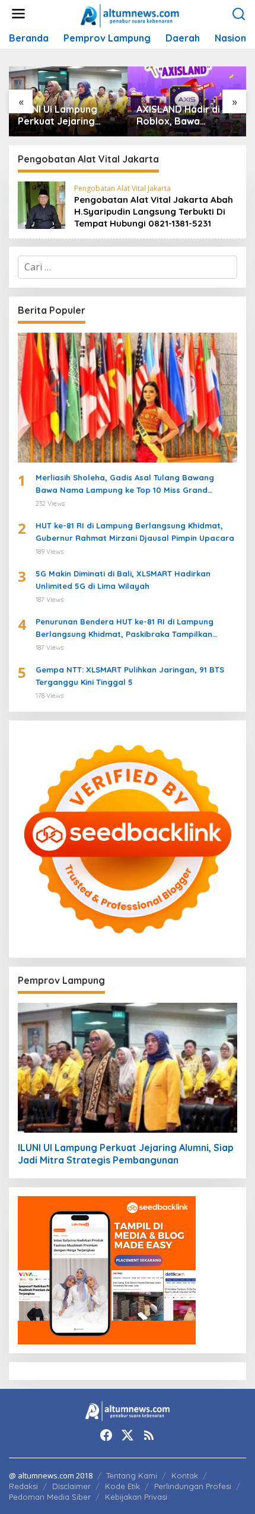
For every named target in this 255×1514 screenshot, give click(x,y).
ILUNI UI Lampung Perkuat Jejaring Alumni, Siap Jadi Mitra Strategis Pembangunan (57, 115)
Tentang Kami (131, 1475)
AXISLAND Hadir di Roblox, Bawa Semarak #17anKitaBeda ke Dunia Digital (178, 115)
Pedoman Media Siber (50, 1497)
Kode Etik (122, 1486)
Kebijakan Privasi (136, 1497)
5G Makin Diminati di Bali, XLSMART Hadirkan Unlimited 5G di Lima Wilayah (123, 580)
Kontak (184, 1475)
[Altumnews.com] (130, 14)
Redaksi (23, 1486)
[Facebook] (106, 1435)
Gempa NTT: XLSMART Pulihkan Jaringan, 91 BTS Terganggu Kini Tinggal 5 (130, 676)
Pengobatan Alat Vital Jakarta (122, 188)
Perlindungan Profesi (192, 1486)
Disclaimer (71, 1486)
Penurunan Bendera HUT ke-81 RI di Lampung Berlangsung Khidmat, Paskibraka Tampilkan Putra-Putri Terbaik (124, 628)
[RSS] (149, 1435)
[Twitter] (127, 1435)
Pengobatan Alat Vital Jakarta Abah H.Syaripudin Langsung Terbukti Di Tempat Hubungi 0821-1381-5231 (153, 211)
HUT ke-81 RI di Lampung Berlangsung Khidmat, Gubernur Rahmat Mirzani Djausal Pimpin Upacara (135, 532)
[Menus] (18, 14)
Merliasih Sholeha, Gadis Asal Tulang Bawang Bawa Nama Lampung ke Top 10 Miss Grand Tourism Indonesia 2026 (125, 484)
